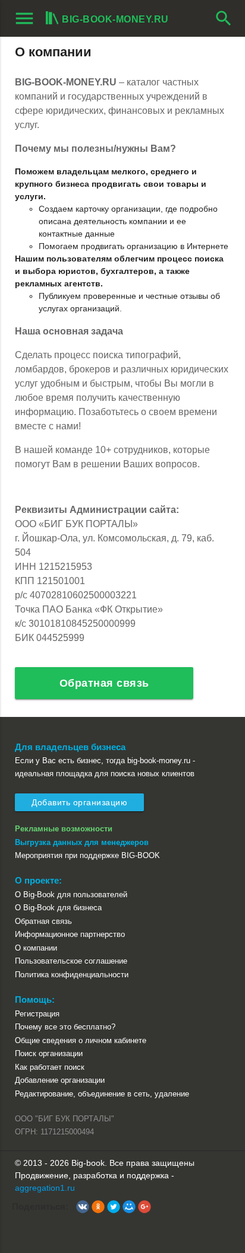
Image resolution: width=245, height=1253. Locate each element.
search (223, 18)
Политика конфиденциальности (71, 974)
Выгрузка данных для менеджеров (82, 842)
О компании (36, 947)
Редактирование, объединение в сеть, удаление (102, 1093)
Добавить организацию (79, 802)
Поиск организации (49, 1053)
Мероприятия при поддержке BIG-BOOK (87, 855)
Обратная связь (104, 683)
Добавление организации (60, 1080)
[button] (82, 1206)
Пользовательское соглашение (71, 961)
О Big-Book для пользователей (71, 894)
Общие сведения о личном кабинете (80, 1040)
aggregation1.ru (45, 1188)
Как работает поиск (49, 1067)
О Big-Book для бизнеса (58, 907)
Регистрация (37, 1013)
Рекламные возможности (63, 828)
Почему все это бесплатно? (65, 1026)
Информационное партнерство (70, 934)
